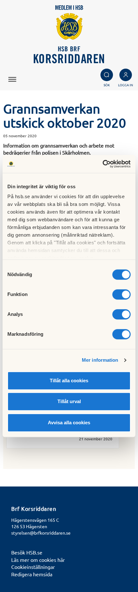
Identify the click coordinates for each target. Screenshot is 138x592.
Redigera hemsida (31, 574)
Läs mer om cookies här (38, 559)
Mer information (100, 360)
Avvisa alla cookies (69, 422)
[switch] (121, 294)
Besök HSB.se (26, 552)
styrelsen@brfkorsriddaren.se (41, 533)
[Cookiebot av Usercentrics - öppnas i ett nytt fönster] (102, 164)
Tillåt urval (69, 401)
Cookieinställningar (33, 566)
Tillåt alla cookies (69, 380)
